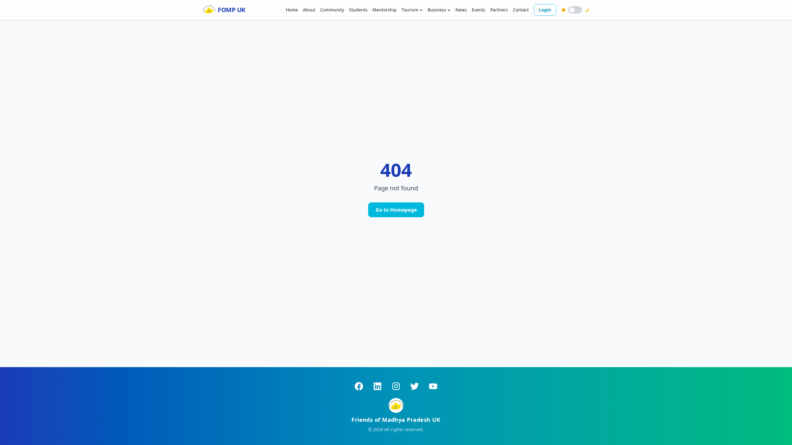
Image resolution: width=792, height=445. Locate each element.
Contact (521, 10)
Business (437, 10)
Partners (499, 10)
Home (292, 10)
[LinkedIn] (377, 386)
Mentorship (384, 10)
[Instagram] (396, 386)
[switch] (575, 10)
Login (545, 10)
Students (358, 10)
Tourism (410, 10)
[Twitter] (414, 386)
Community (332, 10)
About (309, 10)
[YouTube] (433, 386)
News (461, 10)
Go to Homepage (396, 209)
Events (478, 10)
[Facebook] (359, 386)
